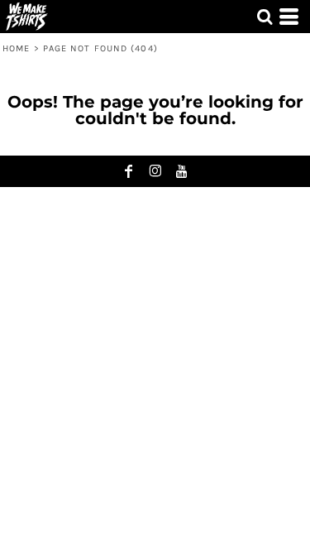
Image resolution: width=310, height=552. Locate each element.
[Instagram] (155, 171)
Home (16, 48)
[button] (264, 16)
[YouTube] (181, 171)
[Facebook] (129, 171)
